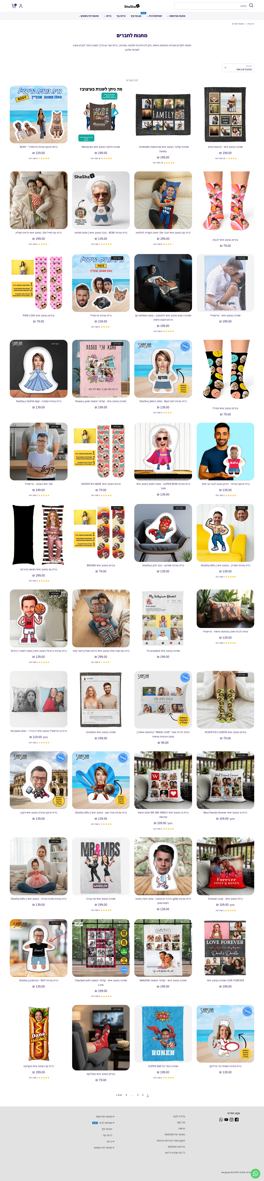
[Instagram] (231, 1119)
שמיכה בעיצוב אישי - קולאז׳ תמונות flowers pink (100, 401)
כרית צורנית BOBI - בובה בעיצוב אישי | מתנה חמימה (101, 232)
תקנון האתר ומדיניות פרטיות (171, 1140)
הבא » (119, 1095)
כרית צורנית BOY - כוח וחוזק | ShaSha (38, 980)
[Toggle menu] (114, 1116)
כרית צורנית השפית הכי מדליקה (225, 1066)
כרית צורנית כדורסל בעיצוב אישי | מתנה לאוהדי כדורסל (39, 651)
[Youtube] (226, 1119)
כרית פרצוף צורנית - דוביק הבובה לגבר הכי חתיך (225, 484)
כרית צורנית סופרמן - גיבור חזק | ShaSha (163, 565)
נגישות (181, 1128)
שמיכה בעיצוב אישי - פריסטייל (225, 315)
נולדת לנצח (179, 1116)
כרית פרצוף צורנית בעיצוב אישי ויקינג (38, 812)
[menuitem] (176, 17)
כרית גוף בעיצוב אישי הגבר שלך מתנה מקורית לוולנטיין (163, 232)
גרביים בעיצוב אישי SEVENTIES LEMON (225, 732)
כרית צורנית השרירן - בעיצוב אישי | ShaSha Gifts (225, 565)
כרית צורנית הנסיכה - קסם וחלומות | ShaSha (38, 401)
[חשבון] (21, 6)
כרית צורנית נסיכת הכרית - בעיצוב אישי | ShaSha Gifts (38, 898)
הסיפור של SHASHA (174, 1134)
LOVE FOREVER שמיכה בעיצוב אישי (225, 980)
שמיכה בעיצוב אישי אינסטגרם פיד (163, 651)
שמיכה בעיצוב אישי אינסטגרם (101, 732)
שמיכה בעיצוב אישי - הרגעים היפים (225, 147)
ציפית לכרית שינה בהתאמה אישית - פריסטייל (225, 631)
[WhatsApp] (221, 1119)
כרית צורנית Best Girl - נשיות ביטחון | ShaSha (163, 401)
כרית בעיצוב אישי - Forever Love (225, 898)
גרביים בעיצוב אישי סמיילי (225, 408)
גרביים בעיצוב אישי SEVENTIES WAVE (101, 484)
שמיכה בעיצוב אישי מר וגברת (101, 898)
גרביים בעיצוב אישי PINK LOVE (38, 315)
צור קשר (181, 1122)
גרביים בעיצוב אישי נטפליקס (101, 1074)
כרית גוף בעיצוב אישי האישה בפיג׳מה (38, 569)
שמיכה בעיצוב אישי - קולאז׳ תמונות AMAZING (163, 980)
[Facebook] (236, 1119)
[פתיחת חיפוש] (251, 5)
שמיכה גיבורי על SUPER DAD (163, 1066)
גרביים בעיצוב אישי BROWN (101, 565)
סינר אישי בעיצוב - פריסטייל (39, 484)
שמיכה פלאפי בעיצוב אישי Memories (101, 147)
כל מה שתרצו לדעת (175, 1152)
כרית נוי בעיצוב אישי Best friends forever (225, 812)
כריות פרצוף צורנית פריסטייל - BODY (38, 147)
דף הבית (250, 23)
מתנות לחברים (238, 23)
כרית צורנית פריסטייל (101, 315)
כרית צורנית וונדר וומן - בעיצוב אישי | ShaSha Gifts (101, 812)
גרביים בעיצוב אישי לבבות (225, 239)
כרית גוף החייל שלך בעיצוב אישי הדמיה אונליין (39, 232)
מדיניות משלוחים (176, 1146)
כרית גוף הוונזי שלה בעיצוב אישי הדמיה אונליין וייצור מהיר (100, 651)
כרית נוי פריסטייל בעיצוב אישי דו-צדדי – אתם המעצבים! (38, 731)
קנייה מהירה (225, 138)
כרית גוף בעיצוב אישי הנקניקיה (38, 1066)
